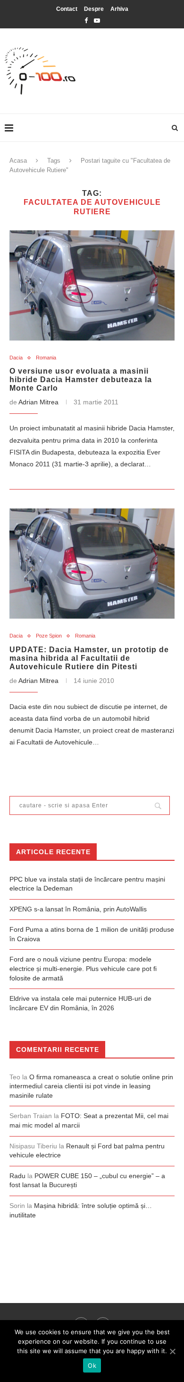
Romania (46, 357)
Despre (94, 9)
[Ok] (172, 1351)
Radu (17, 1176)
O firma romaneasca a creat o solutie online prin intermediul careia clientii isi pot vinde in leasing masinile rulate (91, 1086)
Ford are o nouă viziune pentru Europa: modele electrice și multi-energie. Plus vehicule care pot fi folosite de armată (83, 968)
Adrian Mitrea (38, 402)
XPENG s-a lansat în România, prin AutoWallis (78, 909)
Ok (92, 1365)
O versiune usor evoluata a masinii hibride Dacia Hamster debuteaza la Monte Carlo (80, 379)
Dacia (16, 357)
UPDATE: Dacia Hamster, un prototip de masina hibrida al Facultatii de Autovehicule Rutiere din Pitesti (89, 658)
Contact (66, 9)
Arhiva (119, 9)
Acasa (18, 160)
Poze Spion (49, 636)
